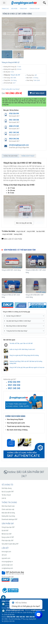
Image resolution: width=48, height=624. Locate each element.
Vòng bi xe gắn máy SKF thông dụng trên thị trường (24, 355)
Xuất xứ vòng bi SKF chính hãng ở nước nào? (22, 349)
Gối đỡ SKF (5, 530)
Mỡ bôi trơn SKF (7, 534)
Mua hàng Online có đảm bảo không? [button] (16, 326)
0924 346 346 (14, 139)
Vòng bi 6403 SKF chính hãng (11, 270)
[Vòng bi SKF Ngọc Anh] (24, 3)
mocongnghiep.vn (7, 561)
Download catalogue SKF (9, 519)
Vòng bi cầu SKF (15, 75)
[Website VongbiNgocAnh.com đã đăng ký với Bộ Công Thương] (10, 590)
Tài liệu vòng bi (6, 495)
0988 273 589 (14, 126)
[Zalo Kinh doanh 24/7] (3, 598)
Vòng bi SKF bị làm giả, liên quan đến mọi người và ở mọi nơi (26, 367)
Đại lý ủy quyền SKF (8, 491)
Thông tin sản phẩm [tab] (10, 156)
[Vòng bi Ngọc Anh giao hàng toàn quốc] (24, 446)
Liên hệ (4, 498)
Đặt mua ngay (38, 93)
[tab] (24, 316)
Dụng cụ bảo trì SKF (8, 537)
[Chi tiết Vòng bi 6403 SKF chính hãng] (12, 261)
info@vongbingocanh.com (19, 145)
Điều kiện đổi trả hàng (8, 513)
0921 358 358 (14, 120)
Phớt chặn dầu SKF (8, 540)
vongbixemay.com (7, 568)
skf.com (4, 555)
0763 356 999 (14, 113)
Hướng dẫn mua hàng (8, 516)
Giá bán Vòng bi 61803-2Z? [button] (13, 316)
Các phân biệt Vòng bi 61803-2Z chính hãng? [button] (18, 321)
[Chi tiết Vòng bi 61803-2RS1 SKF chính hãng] (36, 261)
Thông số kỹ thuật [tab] (27, 156)
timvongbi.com (6, 551)
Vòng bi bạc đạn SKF (8, 527)
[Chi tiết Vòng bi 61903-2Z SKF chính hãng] (12, 285)
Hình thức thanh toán (8, 506)
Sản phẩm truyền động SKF (10, 544)
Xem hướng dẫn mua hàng (10, 89)
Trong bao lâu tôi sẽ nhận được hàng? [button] (16, 331)
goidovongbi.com (7, 565)
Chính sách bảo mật (8, 509)
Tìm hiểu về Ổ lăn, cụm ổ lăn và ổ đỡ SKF (21, 343)
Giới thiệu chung (6, 488)
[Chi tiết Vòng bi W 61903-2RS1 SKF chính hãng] (36, 285)
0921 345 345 (14, 132)
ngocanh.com (6, 558)
